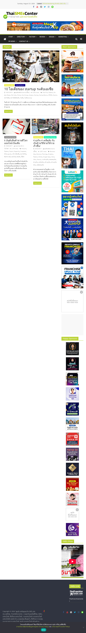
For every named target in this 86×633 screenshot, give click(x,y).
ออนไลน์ (13, 157)
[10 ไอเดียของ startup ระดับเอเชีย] (31, 52)
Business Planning (50, 137)
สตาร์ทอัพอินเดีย (14, 98)
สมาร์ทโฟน (23, 154)
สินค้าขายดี (7, 157)
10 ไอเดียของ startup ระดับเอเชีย (28, 89)
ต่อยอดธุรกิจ (52, 159)
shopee (31, 95)
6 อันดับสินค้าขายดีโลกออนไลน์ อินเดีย (15, 142)
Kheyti (8, 95)
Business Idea (9, 85)
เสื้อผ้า (22, 157)
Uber (34, 159)
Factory (32, 37)
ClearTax (45, 92)
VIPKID (50, 95)
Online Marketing (10, 137)
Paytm (11, 151)
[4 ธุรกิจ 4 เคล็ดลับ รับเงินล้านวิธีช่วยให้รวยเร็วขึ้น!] (45, 120)
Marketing (62, 37)
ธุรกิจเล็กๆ (41, 162)
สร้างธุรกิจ (47, 162)
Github (40, 157)
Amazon (24, 148)
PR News (11, 41)
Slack (52, 157)
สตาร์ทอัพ (7, 98)
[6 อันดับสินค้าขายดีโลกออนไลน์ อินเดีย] (16, 120)
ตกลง (43, 630)
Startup (36, 95)
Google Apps (47, 157)
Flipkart (51, 92)
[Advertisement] (72, 324)
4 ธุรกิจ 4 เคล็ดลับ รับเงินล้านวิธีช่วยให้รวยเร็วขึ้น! (44, 143)
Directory (21, 37)
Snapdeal (23, 151)
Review (42, 37)
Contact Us (23, 41)
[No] (83, 627)
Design (51, 37)
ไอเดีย (21, 98)
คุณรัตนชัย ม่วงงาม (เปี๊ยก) (22, 92)
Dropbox (50, 154)
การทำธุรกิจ (45, 159)
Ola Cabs (13, 95)
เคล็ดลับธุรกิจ (40, 165)
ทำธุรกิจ (35, 162)
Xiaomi (55, 95)
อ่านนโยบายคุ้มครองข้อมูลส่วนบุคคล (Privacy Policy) (32, 626)
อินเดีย (18, 157)
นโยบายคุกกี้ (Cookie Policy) (61, 626)
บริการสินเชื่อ (15, 154)
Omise (19, 95)
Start (10, 37)
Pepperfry (17, 151)
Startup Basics (20, 85)
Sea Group (25, 95)
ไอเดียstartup (28, 98)
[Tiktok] (41, 7)
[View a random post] (81, 39)
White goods (7, 154)
